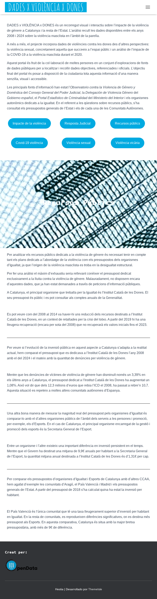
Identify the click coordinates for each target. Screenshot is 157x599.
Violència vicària (128, 143)
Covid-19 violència (29, 143)
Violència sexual (78, 143)
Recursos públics (127, 123)
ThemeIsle (95, 589)
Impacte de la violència (29, 123)
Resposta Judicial (78, 123)
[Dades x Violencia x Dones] (47, 7)
